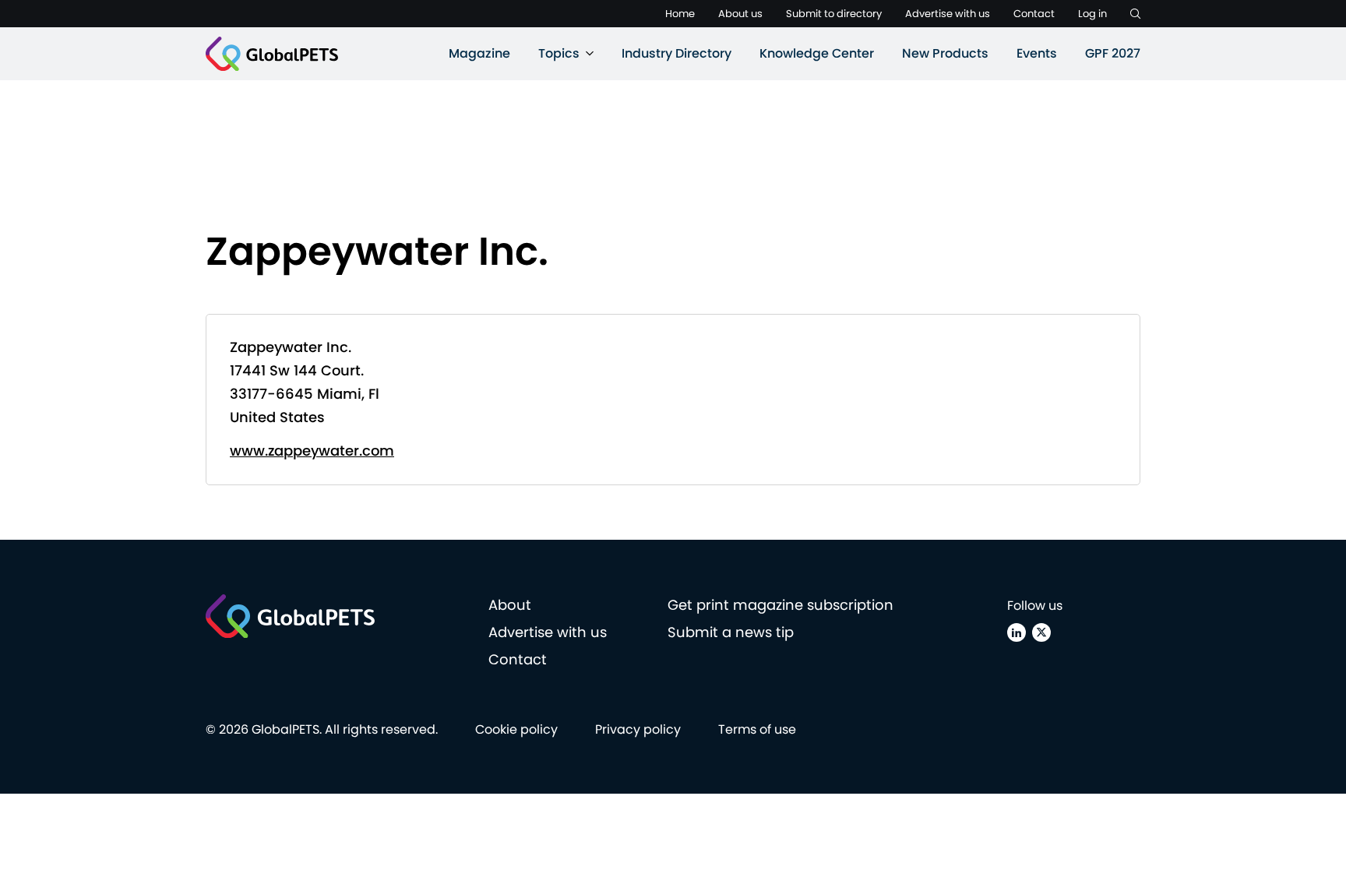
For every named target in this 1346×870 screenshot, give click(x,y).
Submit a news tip (731, 632)
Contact (1034, 13)
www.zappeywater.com (312, 450)
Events (1037, 53)
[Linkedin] (1016, 632)
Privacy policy (638, 729)
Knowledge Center (816, 53)
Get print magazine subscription (780, 605)
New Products (945, 53)
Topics (559, 53)
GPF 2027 (1112, 53)
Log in (1092, 13)
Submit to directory (834, 13)
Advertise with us (947, 13)
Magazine (479, 53)
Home (680, 13)
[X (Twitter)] (1041, 632)
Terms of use (757, 729)
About (509, 605)
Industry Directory (676, 53)
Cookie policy (516, 729)
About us (740, 13)
